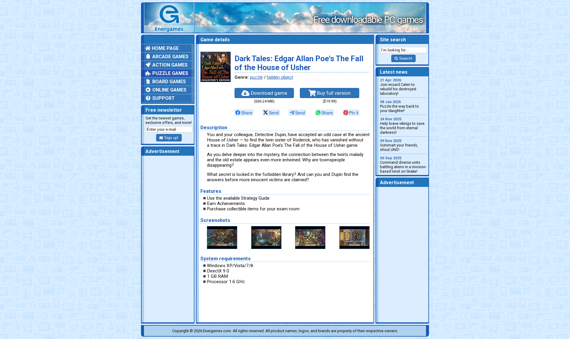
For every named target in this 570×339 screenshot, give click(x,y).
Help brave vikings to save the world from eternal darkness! (402, 126)
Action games (169, 65)
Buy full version (333, 93)
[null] (244, 112)
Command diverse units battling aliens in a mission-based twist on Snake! (403, 165)
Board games (168, 81)
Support (163, 98)
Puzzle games (169, 73)
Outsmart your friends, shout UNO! (399, 145)
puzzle (256, 77)
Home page (165, 48)
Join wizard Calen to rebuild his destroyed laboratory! (398, 87)
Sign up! (170, 137)
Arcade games (170, 56)
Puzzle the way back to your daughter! (399, 106)
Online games (168, 90)
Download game (268, 93)
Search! (405, 58)
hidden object (280, 77)
